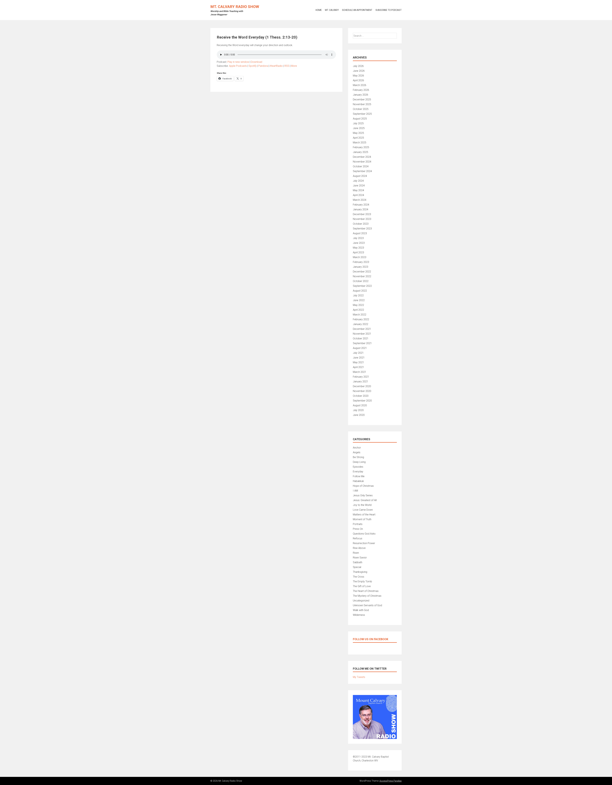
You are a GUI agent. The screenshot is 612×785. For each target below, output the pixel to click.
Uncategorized (361, 600)
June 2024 (359, 185)
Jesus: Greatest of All (365, 500)
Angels (356, 452)
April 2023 (358, 252)
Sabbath (357, 562)
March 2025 (359, 142)
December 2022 (362, 271)
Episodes (358, 466)
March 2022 (359, 314)
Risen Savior (360, 557)
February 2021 (361, 376)
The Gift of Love (362, 586)
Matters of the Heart (364, 514)
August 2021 (360, 348)
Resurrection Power (364, 543)
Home (319, 10)
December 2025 (362, 99)
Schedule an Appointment (357, 10)
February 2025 (361, 147)
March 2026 (359, 85)
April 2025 (358, 137)
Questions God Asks (364, 533)
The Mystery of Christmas (367, 595)
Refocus (357, 538)
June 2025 (359, 128)
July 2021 (358, 352)
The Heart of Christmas (366, 591)
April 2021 (358, 367)
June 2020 (359, 414)
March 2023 (359, 257)
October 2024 (360, 166)
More (294, 65)
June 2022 (359, 300)
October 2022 (360, 281)
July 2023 (358, 238)
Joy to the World (362, 504)
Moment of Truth (362, 519)
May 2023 (358, 247)
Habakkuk (358, 481)
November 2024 (362, 161)
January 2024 (360, 209)
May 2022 (358, 305)
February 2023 (361, 262)
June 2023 (359, 242)
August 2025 (360, 118)
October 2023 (360, 223)
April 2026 (358, 80)
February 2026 (361, 89)
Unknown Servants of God (367, 605)
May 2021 (358, 362)
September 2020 (362, 400)
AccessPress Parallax (390, 781)
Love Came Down (363, 509)
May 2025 (358, 132)
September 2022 (362, 285)
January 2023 (360, 266)
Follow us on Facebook (370, 639)
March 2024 (359, 199)
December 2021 (362, 328)
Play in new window (238, 61)
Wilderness (359, 614)
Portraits (357, 524)
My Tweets (359, 677)
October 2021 (360, 338)
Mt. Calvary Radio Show (234, 6)
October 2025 (360, 109)
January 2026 (360, 94)
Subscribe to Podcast (388, 10)
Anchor (357, 447)
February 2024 (361, 204)
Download (256, 61)
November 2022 (362, 276)
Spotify (253, 65)
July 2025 (358, 123)
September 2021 (362, 343)
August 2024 (360, 175)
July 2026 (358, 66)
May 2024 (358, 190)
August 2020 (360, 405)
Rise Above (359, 548)
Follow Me (358, 476)
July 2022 (358, 295)
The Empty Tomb (362, 581)
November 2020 (362, 391)
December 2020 (362, 386)
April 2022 (358, 309)
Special (357, 567)
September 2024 (362, 171)
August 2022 (360, 290)
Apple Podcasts (238, 65)
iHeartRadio (276, 65)
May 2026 (358, 75)
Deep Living (359, 461)
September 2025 (362, 113)
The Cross (358, 576)
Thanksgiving (360, 571)
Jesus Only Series (363, 495)
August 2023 (360, 233)
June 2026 (359, 70)
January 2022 (360, 324)
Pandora (263, 65)
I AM (355, 490)
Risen (356, 552)
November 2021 (362, 333)
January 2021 (360, 381)
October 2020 (360, 395)
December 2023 (362, 214)
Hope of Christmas (363, 485)
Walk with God (361, 610)
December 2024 (362, 156)
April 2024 (358, 195)
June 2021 (359, 357)
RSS (286, 65)
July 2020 (358, 410)
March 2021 (359, 371)
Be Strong (358, 457)
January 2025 (360, 152)
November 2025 (362, 104)
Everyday (358, 471)
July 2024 (358, 180)
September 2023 (362, 228)
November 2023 (362, 219)
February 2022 (361, 319)
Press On (358, 528)
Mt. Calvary (332, 10)
